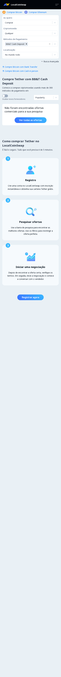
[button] (26, 44)
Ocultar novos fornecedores (13, 99)
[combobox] (5, 33)
